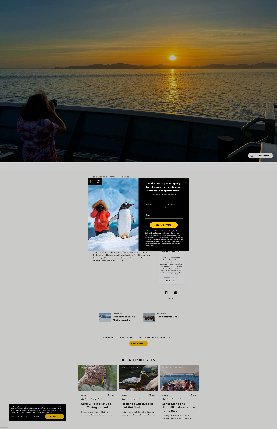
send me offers (163, 225)
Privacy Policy (149, 246)
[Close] (186, 180)
